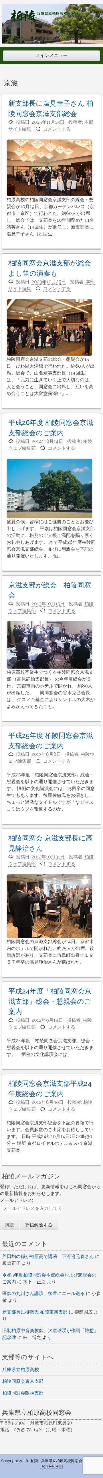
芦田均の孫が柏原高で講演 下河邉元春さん (48, 1256)
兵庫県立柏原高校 (20, 1369)
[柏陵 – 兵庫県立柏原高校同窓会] (44, 20)
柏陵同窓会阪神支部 (22, 1393)
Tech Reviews (51, 1466)
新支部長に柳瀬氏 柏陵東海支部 (35, 1312)
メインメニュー (51, 55)
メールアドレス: (16, 1200)
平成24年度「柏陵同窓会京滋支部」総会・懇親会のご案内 (50, 1001)
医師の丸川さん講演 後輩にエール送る (43, 1293)
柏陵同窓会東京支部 (22, 1381)
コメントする (57, 129)
